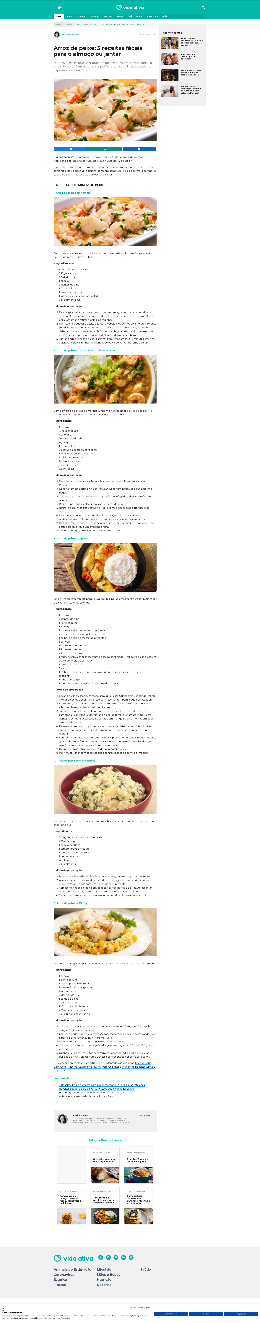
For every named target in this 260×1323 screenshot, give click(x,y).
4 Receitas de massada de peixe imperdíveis (86, 1096)
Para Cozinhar (110, 1066)
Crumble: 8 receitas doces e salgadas (138, 1160)
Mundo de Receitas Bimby (138, 1066)
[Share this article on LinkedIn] (139, 149)
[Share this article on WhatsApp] (105, 149)
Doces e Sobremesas (136, 1152)
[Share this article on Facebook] (71, 149)
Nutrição (94, 16)
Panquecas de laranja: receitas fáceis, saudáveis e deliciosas (70, 1200)
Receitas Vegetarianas (103, 1192)
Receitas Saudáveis (101, 1152)
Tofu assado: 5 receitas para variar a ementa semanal (104, 1200)
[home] (130, 7)
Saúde (69, 16)
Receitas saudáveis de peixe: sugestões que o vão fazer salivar (97, 1088)
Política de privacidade (140, 1307)
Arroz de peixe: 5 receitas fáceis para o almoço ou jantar (122, 24)
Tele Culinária (143, 1062)
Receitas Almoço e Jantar (86, 24)
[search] (203, 7)
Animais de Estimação (157, 16)
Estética (81, 16)
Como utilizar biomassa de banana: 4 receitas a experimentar (138, 1200)
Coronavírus (64, 1275)
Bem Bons (60, 1066)
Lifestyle (104, 1269)
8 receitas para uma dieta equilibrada (104, 1160)
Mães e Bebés (135, 16)
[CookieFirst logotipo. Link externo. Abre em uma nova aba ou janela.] (3, 1309)
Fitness (120, 16)
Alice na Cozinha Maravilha (84, 1066)
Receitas (108, 16)
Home (58, 16)
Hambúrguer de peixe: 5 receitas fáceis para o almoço (92, 1092)
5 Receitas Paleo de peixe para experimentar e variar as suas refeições (102, 1084)
